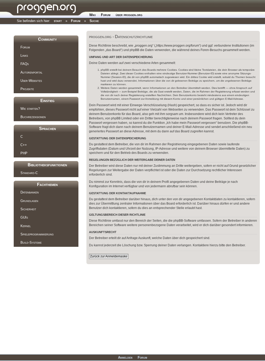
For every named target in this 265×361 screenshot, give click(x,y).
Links (24, 55)
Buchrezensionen (33, 117)
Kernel (25, 226)
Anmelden (125, 357)
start (58, 21)
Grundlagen (29, 201)
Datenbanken (29, 192)
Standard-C (29, 173)
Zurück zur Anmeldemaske (108, 256)
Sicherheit (28, 209)
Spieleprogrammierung (37, 234)
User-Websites (31, 81)
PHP (23, 153)
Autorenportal (31, 72)
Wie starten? (30, 109)
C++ (23, 145)
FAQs (24, 64)
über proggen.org (129, 15)
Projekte (27, 89)
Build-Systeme (31, 242)
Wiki (92, 15)
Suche (94, 21)
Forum (106, 15)
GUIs (24, 217)
